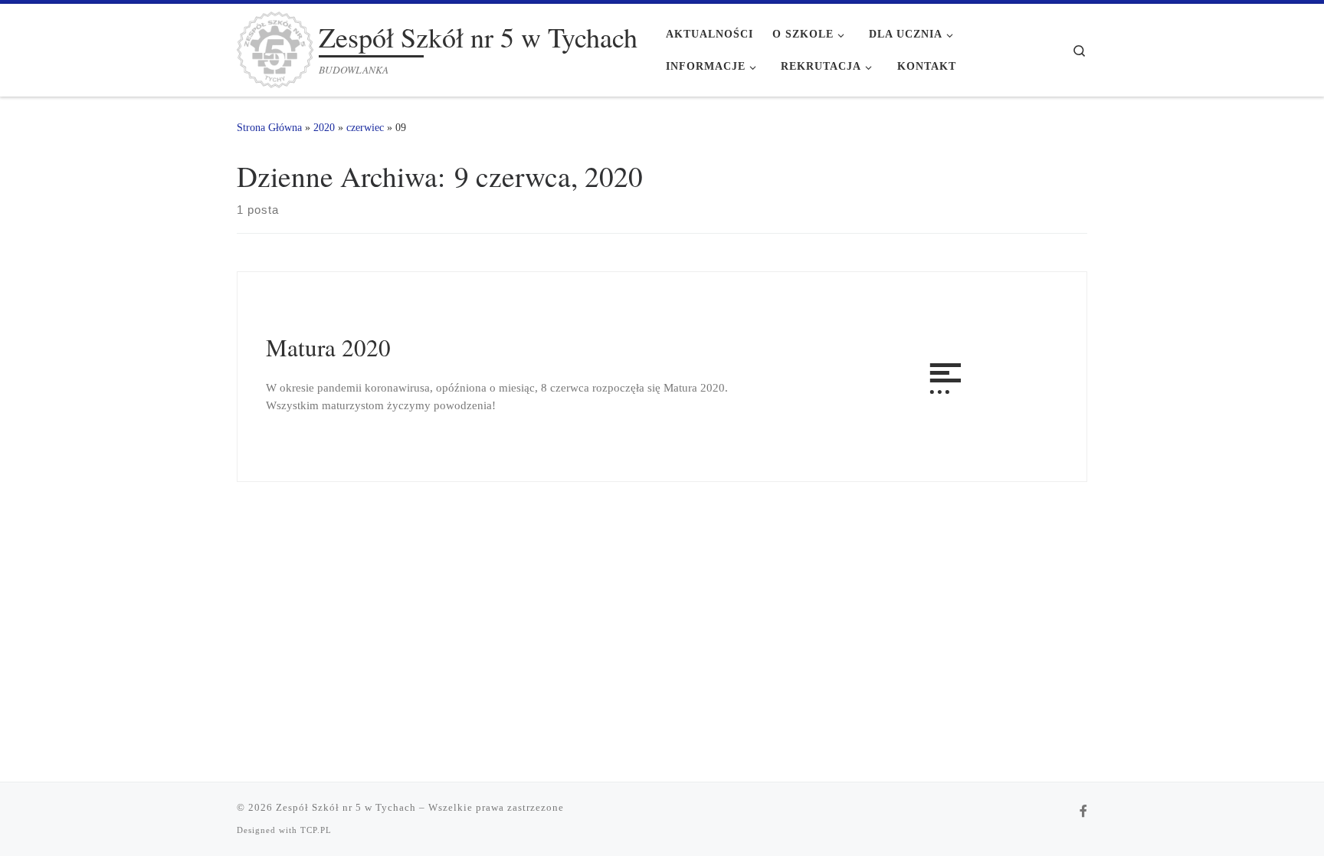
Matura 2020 (328, 347)
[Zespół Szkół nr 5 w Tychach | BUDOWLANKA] (275, 45)
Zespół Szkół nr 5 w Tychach (346, 807)
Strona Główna (269, 127)
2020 (324, 127)
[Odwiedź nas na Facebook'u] (1083, 812)
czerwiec (365, 127)
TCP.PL (316, 830)
